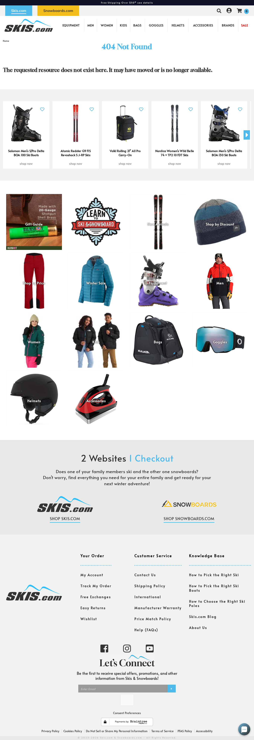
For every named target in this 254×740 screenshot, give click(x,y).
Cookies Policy (72, 731)
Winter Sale (96, 283)
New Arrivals (158, 224)
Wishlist (89, 619)
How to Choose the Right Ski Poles (217, 603)
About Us (198, 627)
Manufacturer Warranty (158, 608)
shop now (26, 163)
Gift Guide (34, 224)
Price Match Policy (152, 619)
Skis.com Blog (203, 616)
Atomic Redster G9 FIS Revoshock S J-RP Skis (76, 153)
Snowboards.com (58, 10)
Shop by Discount (220, 224)
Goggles (156, 25)
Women (107, 25)
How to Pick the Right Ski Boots (214, 588)
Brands (228, 25)
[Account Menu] (229, 10)
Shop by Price (34, 283)
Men (90, 25)
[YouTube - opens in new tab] (150, 648)
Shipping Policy (149, 586)
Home (6, 40)
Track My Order (96, 586)
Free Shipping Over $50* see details (127, 2)
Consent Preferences (127, 713)
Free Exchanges (96, 597)
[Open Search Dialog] (219, 10)
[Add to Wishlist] (42, 107)
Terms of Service (162, 731)
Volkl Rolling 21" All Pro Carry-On (125, 153)
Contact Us (145, 575)
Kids (123, 25)
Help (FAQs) (146, 630)
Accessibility (204, 731)
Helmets (178, 25)
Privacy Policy (50, 731)
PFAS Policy (185, 731)
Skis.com (18, 10)
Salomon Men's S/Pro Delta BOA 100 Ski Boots (26, 153)
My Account (92, 575)
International (147, 597)
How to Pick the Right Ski (214, 575)
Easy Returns (93, 608)
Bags (137, 25)
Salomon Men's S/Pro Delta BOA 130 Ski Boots (224, 153)
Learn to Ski (96, 224)
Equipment (71, 25)
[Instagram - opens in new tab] (127, 648)
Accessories (203, 25)
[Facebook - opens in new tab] (104, 648)
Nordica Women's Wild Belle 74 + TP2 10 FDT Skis (174, 153)
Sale (244, 25)
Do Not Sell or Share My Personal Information (116, 731)
